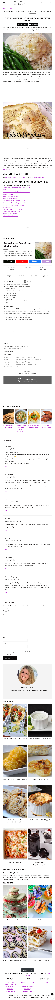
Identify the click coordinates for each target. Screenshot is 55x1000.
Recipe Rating (7, 609)
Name (4, 637)
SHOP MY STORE (27, 987)
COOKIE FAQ (27, 991)
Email (4, 643)
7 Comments (33, 13)
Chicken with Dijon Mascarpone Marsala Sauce (16, 187)
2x (27, 281)
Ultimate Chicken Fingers (10, 198)
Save (47, 261)
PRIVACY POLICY (10, 984)
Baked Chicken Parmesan (10, 216)
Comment (6, 615)
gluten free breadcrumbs (37, 177)
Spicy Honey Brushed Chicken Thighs (14, 200)
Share (35, 261)
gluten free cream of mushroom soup (16, 177)
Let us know (26, 381)
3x (30, 281)
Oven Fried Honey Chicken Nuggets (13, 205)
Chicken (10, 8)
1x (25, 281)
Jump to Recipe (23, 24)
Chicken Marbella (8, 190)
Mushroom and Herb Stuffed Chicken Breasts (16, 192)
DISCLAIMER (10, 987)
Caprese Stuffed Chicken (10, 213)
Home (4, 8)
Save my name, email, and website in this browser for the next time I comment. (25, 653)
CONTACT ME (44, 982)
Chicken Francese (8, 194)
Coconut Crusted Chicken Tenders (13, 209)
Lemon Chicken (7, 207)
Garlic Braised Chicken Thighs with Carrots (15, 203)
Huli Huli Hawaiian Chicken (10, 196)
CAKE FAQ (27, 989)
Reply (7, 466)
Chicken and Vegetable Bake (11, 211)
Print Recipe (34, 24)
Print (10, 261)
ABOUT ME (10, 982)
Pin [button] (23, 261)
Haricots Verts (7, 169)
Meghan (5, 249)
